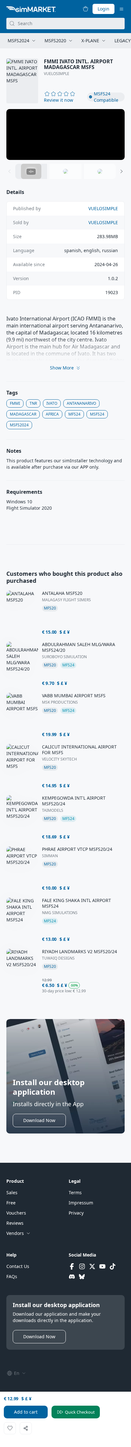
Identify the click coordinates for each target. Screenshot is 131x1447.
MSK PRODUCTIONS (60, 702)
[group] (65, 134)
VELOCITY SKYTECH (59, 759)
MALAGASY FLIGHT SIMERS (66, 600)
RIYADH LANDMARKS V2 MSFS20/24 (79, 951)
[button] (58, 100)
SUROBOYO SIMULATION (64, 656)
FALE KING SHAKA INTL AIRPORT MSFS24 (76, 903)
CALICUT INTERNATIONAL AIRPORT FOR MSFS (79, 749)
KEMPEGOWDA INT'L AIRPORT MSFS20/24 (74, 801)
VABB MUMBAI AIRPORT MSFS (74, 696)
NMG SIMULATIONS (60, 912)
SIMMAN (50, 855)
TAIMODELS (52, 810)
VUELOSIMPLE (56, 73)
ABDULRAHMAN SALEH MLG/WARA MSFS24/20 (78, 647)
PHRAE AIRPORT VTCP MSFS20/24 (77, 849)
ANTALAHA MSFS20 (62, 593)
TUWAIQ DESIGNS (58, 958)
